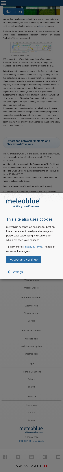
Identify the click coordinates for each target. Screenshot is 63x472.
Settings (17, 272)
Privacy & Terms (32, 246)
